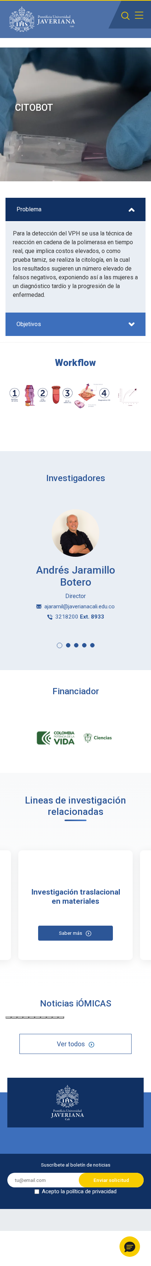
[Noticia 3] (20, 1017)
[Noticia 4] (26, 1017)
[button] (59, 645)
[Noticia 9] (55, 1017)
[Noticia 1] (8, 1017)
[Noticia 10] (61, 1017)
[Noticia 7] (44, 1017)
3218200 (79, 616)
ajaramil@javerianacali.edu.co (79, 606)
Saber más (70, 933)
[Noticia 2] (14, 1017)
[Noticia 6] (38, 1017)
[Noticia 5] (32, 1017)
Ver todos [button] (71, 1044)
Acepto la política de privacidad (79, 1191)
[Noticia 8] (49, 1017)
